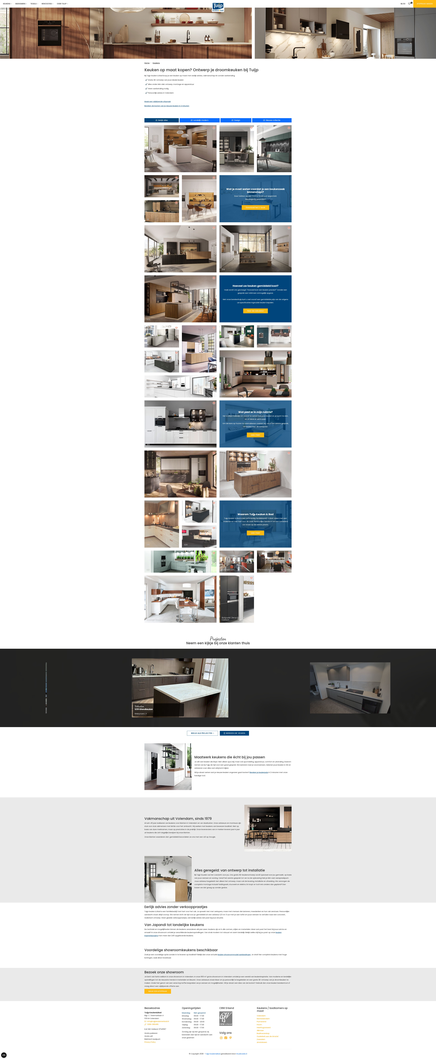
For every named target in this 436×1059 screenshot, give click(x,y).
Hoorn (259, 1024)
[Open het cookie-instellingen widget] (4, 1055)
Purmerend (261, 1021)
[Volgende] (394, 687)
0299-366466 (152, 1024)
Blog (403, 3)
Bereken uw (235, 733)
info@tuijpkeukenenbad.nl (158, 1021)
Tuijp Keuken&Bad (212, 1054)
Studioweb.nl (241, 1054)
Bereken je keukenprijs (259, 772)
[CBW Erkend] (225, 1018)
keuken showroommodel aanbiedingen (234, 954)
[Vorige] (42, 687)
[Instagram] (221, 1037)
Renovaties (47, 3)
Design (237, 120)
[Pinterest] (230, 1037)
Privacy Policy (150, 1042)
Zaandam (261, 1039)
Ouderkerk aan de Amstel (267, 1036)
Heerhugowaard (263, 1027)
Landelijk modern (200, 120)
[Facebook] (226, 1037)
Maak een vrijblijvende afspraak (157, 101)
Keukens (6, 3)
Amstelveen (262, 1042)
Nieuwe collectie (273, 120)
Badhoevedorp (263, 1033)
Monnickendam (263, 1018)
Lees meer (255, 435)
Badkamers (20, 3)
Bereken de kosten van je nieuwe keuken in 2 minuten (166, 106)
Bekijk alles (163, 120)
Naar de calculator (255, 311)
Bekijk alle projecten (201, 733)
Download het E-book (255, 207)
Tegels (33, 3)
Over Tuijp (61, 3)
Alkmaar (260, 1030)
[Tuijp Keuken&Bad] (218, 7)
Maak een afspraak (157, 991)
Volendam (261, 1015)
